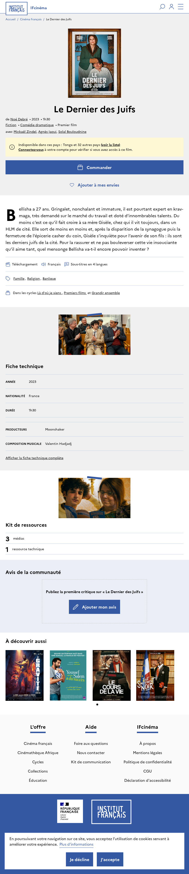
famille (18, 278)
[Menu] (180, 6)
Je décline (79, 859)
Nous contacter (91, 752)
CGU (147, 770)
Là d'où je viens (49, 292)
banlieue (49, 278)
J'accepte (110, 859)
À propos (147, 743)
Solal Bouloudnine (72, 131)
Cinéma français (30, 19)
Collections (38, 770)
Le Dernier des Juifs (58, 19)
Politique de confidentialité (148, 761)
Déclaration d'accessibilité (147, 780)
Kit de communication (91, 761)
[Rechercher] (162, 6)
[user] (171, 6)
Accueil (10, 19)
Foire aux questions (91, 743)
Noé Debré (19, 119)
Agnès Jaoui (47, 131)
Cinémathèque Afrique (38, 752)
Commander (99, 167)
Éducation (38, 780)
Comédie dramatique (37, 124)
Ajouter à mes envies (98, 185)
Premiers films (75, 292)
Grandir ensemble (106, 292)
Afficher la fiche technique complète (34, 457)
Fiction (11, 124)
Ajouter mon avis (99, 607)
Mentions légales (147, 752)
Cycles (38, 761)
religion (33, 278)
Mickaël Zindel (25, 131)
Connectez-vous (31, 149)
